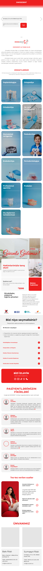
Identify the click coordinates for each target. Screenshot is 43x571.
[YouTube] (18, 379)
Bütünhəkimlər (34, 284)
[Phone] (27, 379)
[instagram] (15, 379)
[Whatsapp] (24, 379)
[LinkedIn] (30, 379)
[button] (2, 19)
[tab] (21, 327)
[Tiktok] (21, 379)
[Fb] (12, 379)
